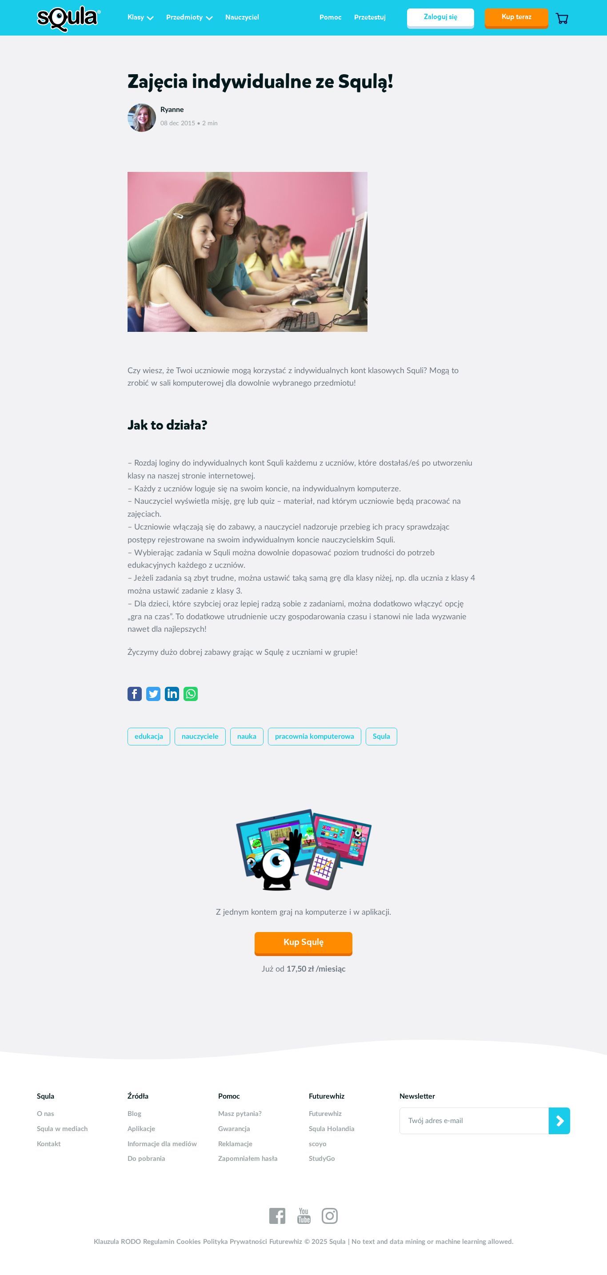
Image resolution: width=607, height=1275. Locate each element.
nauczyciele (200, 736)
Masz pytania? (240, 1114)
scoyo (318, 1144)
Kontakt (49, 1144)
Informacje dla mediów (162, 1144)
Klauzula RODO (117, 1242)
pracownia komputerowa (314, 736)
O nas (45, 1114)
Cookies (188, 1242)
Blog (134, 1114)
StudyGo (322, 1158)
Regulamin (158, 1242)
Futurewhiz (325, 1114)
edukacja (149, 736)
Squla (381, 736)
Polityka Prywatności (235, 1242)
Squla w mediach (62, 1129)
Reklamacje (235, 1144)
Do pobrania (146, 1158)
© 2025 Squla (325, 1242)
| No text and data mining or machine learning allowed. (431, 1242)
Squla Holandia (332, 1129)
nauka (246, 736)
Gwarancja (234, 1129)
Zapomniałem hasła (248, 1158)
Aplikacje (141, 1129)
